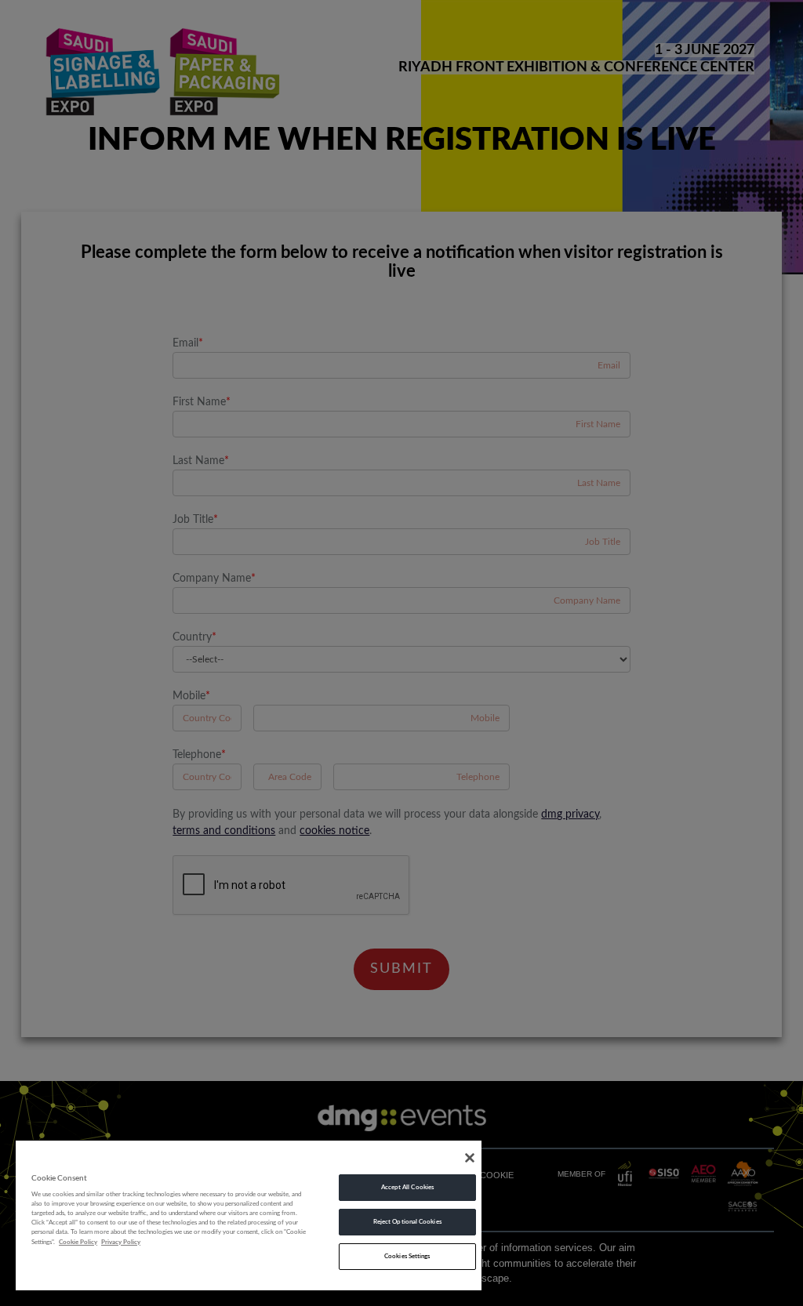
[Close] (469, 1158)
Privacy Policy (120, 1242)
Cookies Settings (407, 1256)
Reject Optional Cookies (407, 1221)
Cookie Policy (78, 1242)
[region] (248, 1214)
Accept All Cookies (407, 1187)
